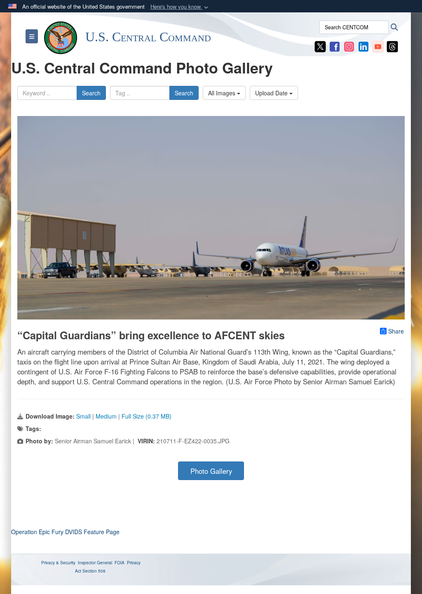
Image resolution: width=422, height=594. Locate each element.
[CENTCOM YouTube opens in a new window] (377, 46)
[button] (180, 6)
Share (396, 331)
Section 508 (94, 571)
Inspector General (95, 563)
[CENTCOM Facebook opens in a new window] (334, 46)
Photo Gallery (211, 471)
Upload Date (272, 93)
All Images (222, 93)
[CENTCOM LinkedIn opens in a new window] (363, 46)
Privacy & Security (58, 563)
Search (91, 93)
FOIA (119, 563)
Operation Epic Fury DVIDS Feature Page (65, 532)
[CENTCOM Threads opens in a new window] (392, 46)
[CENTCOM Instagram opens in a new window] (349, 46)
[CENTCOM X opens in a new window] (320, 46)
